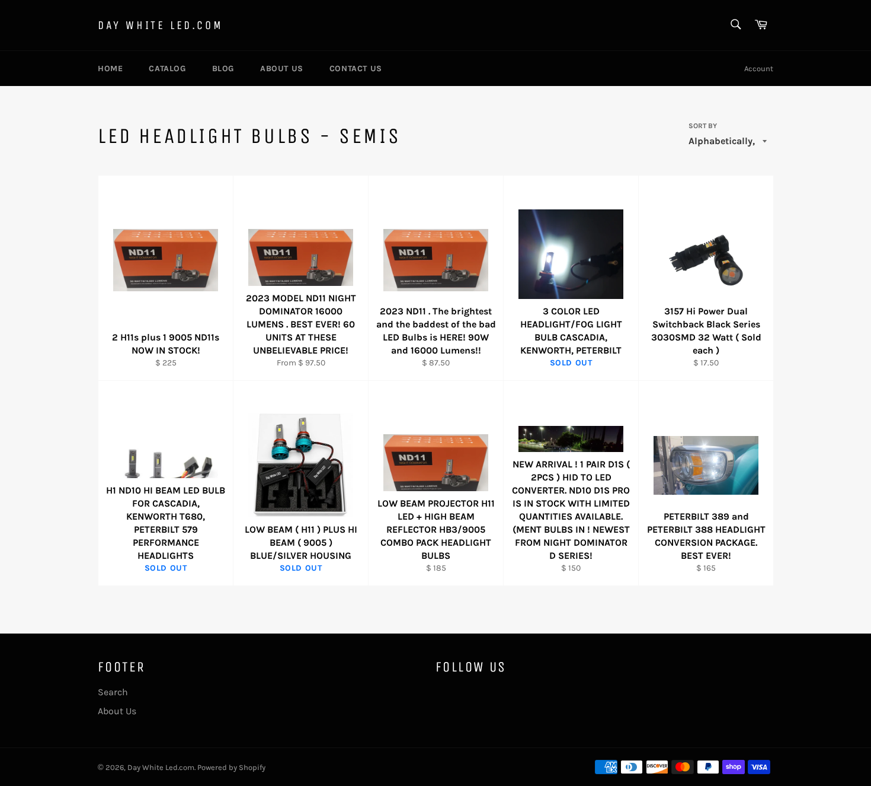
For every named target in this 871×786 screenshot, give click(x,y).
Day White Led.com (160, 25)
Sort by (703, 126)
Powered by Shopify (231, 767)
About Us (281, 68)
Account (758, 68)
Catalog (167, 68)
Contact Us (355, 68)
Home (110, 68)
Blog (223, 68)
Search (113, 692)
